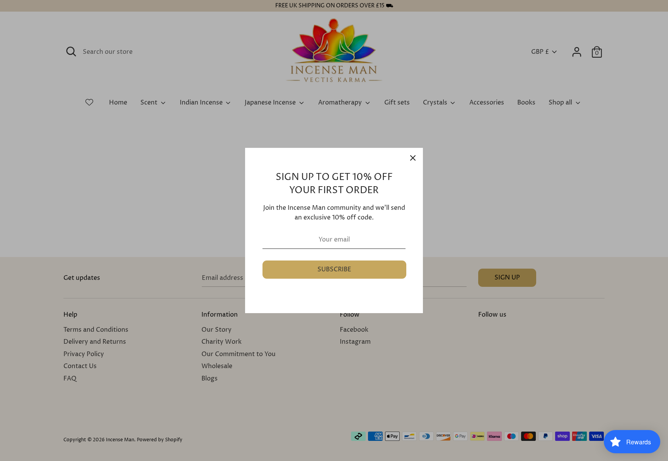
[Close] (412, 157)
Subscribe (334, 269)
